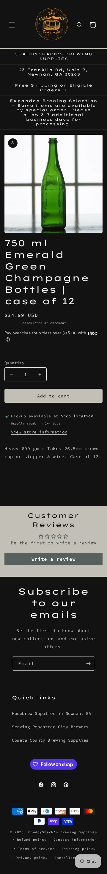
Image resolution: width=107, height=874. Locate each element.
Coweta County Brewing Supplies (50, 740)
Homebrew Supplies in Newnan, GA (51, 713)
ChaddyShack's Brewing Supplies (62, 832)
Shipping (12, 323)
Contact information (75, 839)
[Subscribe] (88, 664)
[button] (11, 25)
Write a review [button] (53, 559)
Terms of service (36, 849)
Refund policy (32, 839)
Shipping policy (79, 849)
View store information (39, 432)
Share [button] (16, 486)
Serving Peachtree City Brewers (50, 726)
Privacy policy (32, 858)
